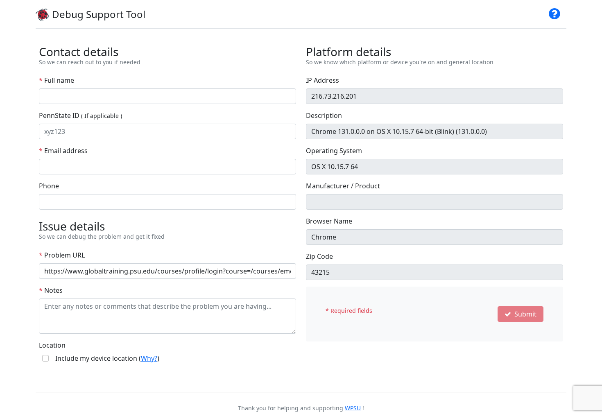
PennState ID (80, 115)
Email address (63, 150)
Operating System (334, 150)
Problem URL (62, 255)
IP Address (322, 80)
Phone (49, 185)
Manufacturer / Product (343, 185)
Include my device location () (107, 358)
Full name (56, 80)
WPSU (353, 408)
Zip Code (319, 256)
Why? (149, 358)
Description (324, 115)
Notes (51, 290)
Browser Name (329, 221)
